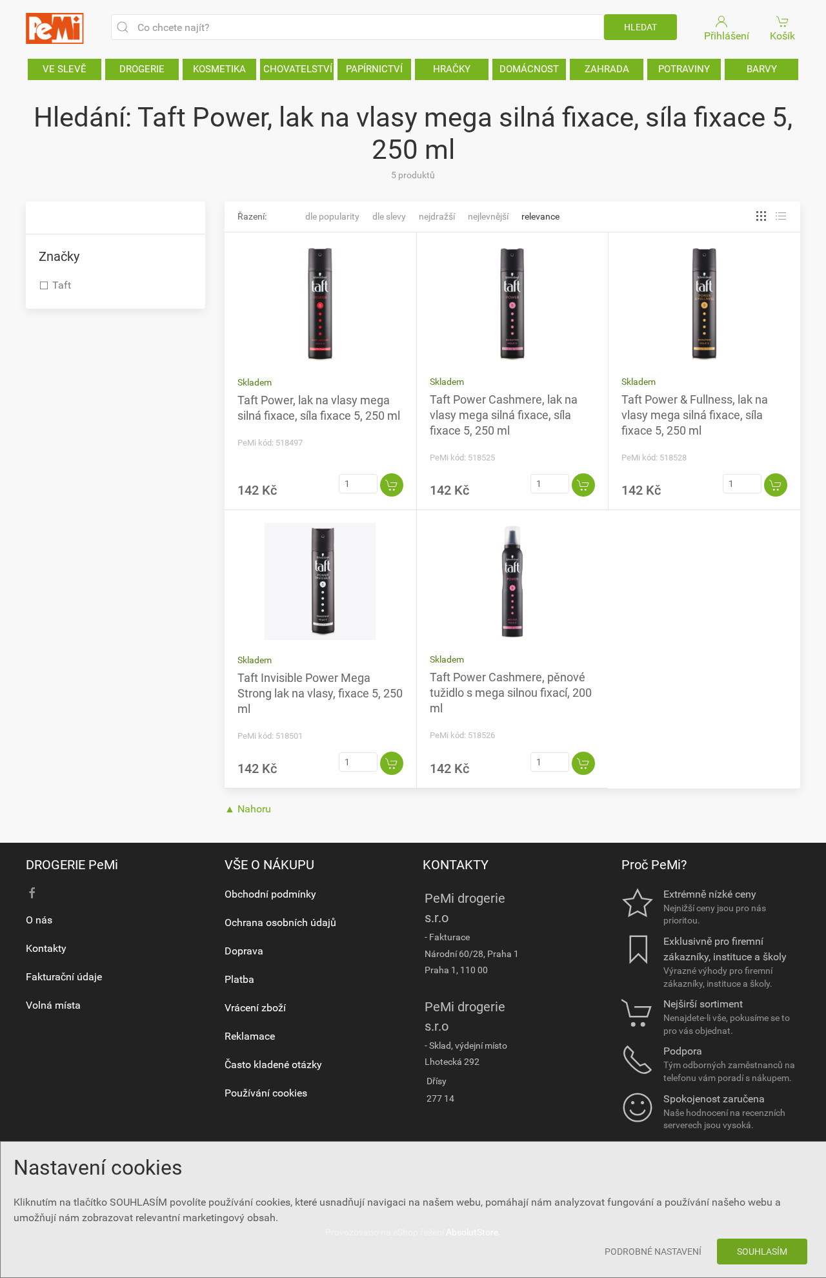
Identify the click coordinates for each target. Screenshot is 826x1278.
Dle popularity (332, 216)
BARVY (762, 69)
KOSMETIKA (219, 69)
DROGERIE (142, 69)
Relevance (540, 216)
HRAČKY (451, 69)
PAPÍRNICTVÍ (374, 69)
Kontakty (46, 948)
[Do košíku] (391, 485)
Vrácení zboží (255, 1008)
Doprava (244, 951)
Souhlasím (762, 1251)
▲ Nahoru (248, 809)
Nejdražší (437, 216)
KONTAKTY (456, 864)
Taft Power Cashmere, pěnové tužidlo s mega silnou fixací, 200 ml (511, 692)
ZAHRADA (607, 69)
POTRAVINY (684, 69)
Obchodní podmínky (270, 894)
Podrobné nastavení (653, 1251)
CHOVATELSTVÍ (297, 69)
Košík (782, 36)
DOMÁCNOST (529, 69)
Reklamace (250, 1036)
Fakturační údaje (64, 977)
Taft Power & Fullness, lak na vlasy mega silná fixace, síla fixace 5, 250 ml (694, 415)
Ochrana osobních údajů (280, 922)
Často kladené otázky (273, 1064)
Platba (239, 979)
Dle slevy (389, 216)
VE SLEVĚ (64, 69)
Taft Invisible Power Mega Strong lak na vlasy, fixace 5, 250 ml (320, 693)
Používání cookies (266, 1093)
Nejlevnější (488, 216)
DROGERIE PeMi (72, 864)
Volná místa (53, 1005)
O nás (39, 920)
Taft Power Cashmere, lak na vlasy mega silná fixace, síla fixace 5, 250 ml (504, 415)
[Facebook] (32, 893)
